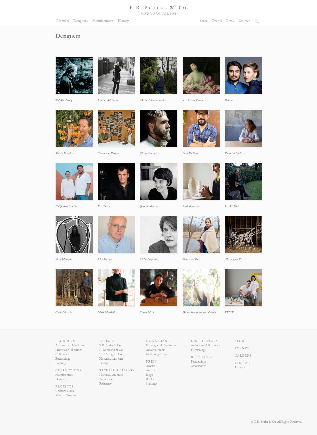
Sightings (151, 383)
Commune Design (108, 153)
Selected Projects (65, 395)
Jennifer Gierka (149, 206)
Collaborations (64, 391)
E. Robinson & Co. (111, 350)
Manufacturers (102, 21)
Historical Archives (111, 375)
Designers (81, 21)
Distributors (204, 341)
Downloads (158, 341)
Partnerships (198, 361)
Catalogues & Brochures (161, 345)
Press (230, 21)
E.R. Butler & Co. (110, 345)
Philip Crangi (148, 153)
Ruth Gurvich (191, 206)
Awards (150, 370)
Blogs (149, 375)
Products (62, 21)
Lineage (104, 363)
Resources (201, 357)
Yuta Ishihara (63, 259)
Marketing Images (157, 354)
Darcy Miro (147, 312)
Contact (244, 21)
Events (217, 21)
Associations (198, 366)
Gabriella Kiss (191, 259)
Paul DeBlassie (191, 153)
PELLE (229, 312)
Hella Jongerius (149, 259)
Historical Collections (68, 350)
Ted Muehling (63, 100)
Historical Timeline (111, 359)
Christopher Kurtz (235, 259)
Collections (62, 354)
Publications (106, 379)
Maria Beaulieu (64, 153)
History (123, 21)
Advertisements (155, 350)
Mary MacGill (106, 312)
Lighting (60, 363)
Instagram (241, 367)
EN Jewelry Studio (65, 206)
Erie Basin (104, 206)
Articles (150, 366)
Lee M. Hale (232, 206)
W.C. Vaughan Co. (110, 354)
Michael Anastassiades (153, 100)
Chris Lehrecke (63, 312)
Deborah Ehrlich (234, 153)
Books (150, 379)
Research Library (117, 370)
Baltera (229, 100)
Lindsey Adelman (108, 100)
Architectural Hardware (70, 345)
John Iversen (105, 259)
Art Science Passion (193, 100)
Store (203, 21)
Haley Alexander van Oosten (199, 312)
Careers (243, 356)
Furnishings (62, 359)
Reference (105, 383)
